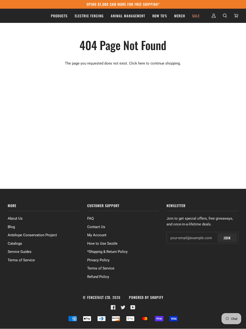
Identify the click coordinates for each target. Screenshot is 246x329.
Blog (11, 227)
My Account (96, 235)
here (141, 63)
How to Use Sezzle (102, 243)
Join (227, 237)
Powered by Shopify (146, 297)
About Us (15, 218)
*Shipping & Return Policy (107, 252)
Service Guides (19, 252)
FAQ (90, 218)
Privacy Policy (98, 260)
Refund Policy (98, 277)
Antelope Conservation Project (32, 235)
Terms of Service (21, 260)
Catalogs (15, 243)
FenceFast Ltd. (99, 297)
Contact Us (96, 227)
